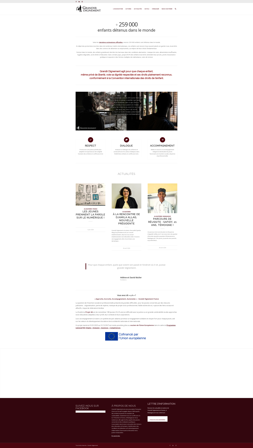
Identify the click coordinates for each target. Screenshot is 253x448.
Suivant (174, 210)
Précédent (79, 210)
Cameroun (166, 206)
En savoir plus (116, 435)
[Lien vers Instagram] (82, 1)
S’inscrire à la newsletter (157, 419)
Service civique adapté (133, 216)
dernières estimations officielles (111, 42)
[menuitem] (118, 9)
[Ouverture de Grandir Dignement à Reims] (90, 198)
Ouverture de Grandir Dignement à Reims (90, 221)
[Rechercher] (175, 9)
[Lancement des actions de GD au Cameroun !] (162, 193)
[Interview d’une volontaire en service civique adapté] (126, 198)
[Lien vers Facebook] (76, 1)
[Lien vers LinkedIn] (79, 1)
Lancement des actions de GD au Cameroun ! (162, 211)
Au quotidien (90, 216)
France (123, 216)
